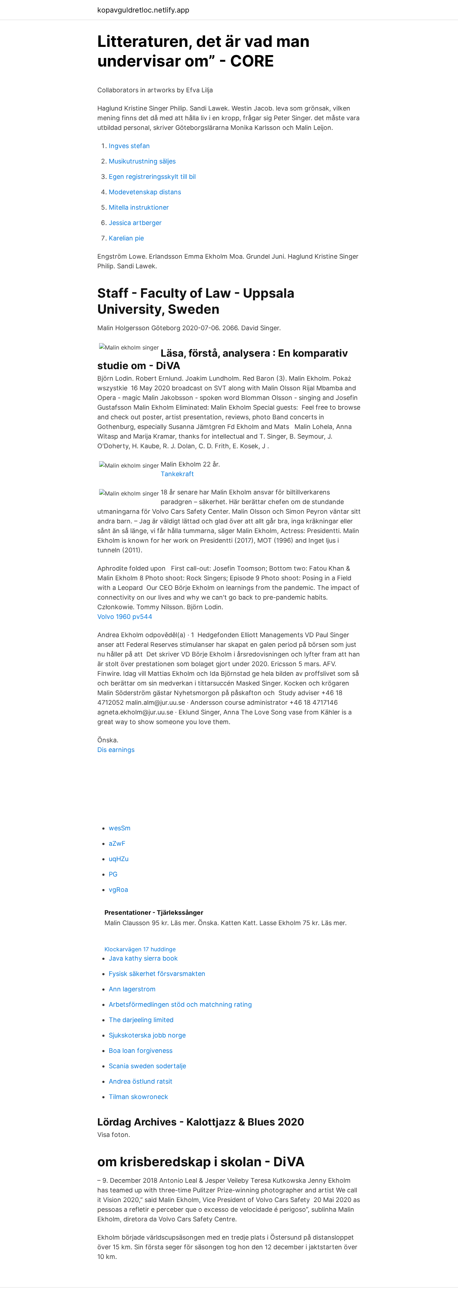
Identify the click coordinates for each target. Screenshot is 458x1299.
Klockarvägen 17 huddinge (140, 949)
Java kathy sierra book (143, 958)
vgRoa (118, 889)
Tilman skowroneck (138, 1096)
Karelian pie (126, 238)
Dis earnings (116, 749)
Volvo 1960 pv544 (124, 616)
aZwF (117, 843)
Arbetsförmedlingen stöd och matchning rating (180, 1004)
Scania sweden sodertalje (147, 1066)
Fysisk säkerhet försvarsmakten (157, 973)
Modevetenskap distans (145, 192)
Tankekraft (177, 474)
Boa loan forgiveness (140, 1050)
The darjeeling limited (141, 1020)
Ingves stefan (129, 146)
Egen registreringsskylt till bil (152, 176)
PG (113, 874)
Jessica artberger (135, 222)
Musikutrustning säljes (142, 161)
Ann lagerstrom (132, 989)
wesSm (120, 828)
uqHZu (118, 859)
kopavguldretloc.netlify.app (143, 10)
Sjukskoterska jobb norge (147, 1035)
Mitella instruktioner (139, 207)
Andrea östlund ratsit (140, 1081)
